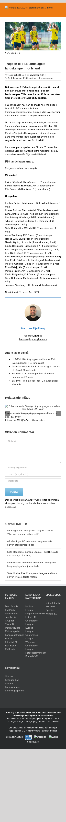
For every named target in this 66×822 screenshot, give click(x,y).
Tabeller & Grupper (10, 619)
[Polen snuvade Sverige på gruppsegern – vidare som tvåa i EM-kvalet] (33, 406)
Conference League (31, 637)
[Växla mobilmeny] (59, 12)
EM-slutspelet (12, 631)
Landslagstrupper (12, 635)
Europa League (29, 629)
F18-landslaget (30, 78)
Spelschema (11, 613)
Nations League (29, 608)
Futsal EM (30, 617)
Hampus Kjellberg (16, 75)
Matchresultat (12, 627)
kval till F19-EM (13, 108)
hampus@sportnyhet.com (33, 339)
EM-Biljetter (11, 645)
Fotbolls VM (31, 656)
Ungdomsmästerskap (33, 613)
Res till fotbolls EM (11, 640)
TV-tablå (9, 624)
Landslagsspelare (12, 690)
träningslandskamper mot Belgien (23, 112)
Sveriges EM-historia (12, 682)
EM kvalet (10, 649)
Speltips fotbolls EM (52, 612)
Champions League (31, 622)
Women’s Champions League (31, 646)
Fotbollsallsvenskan (33, 652)
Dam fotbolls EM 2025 (11, 608)
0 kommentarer (46, 78)
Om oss (9, 676)
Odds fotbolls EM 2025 (53, 605)
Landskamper (12, 687)
